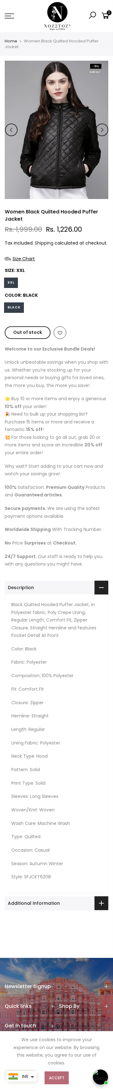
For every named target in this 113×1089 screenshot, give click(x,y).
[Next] (102, 130)
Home (11, 41)
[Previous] (11, 130)
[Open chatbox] (100, 1077)
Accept (56, 1078)
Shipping (44, 243)
